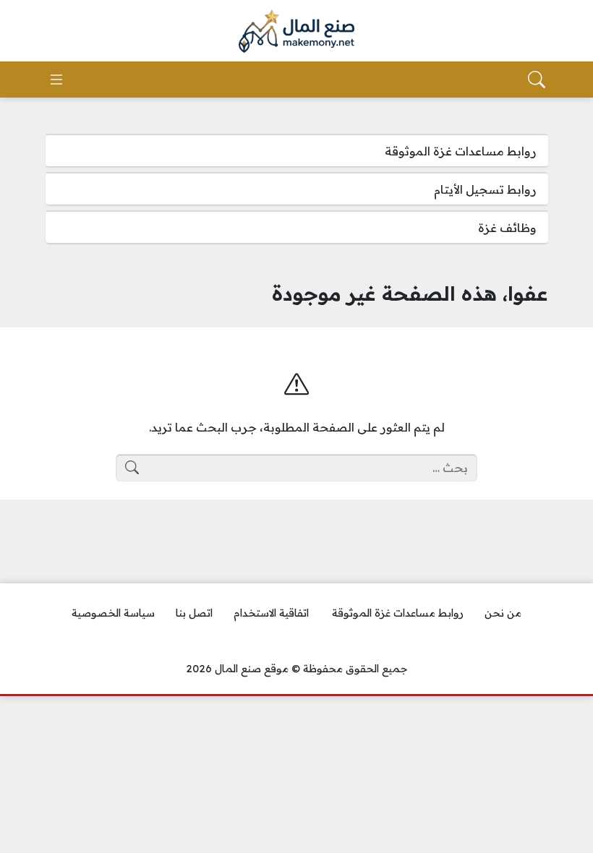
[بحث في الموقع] (536, 79)
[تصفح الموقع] (56, 79)
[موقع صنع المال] (296, 31)
